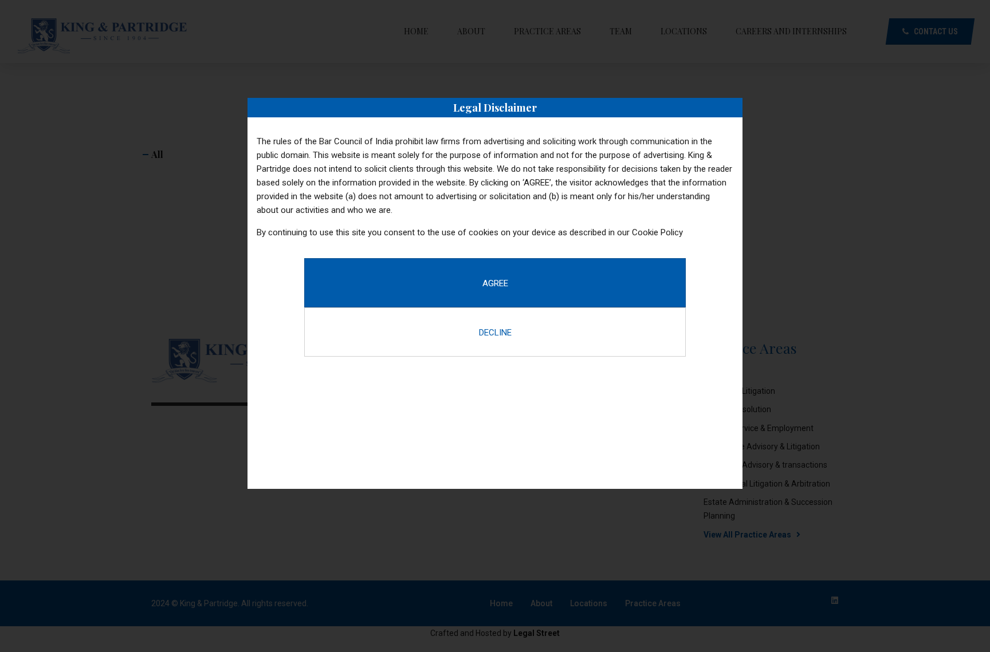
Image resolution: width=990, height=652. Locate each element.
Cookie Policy (657, 232)
